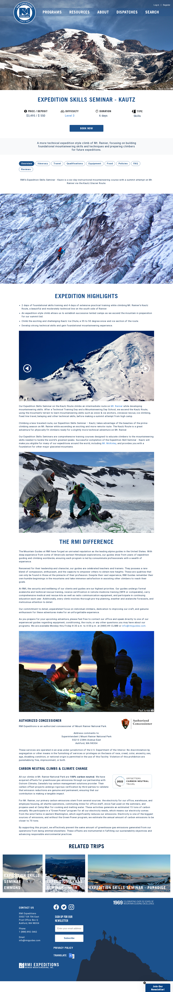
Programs (52, 12)
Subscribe (69, 938)
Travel (57, 163)
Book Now (86, 128)
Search (152, 12)
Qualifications (75, 163)
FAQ (135, 163)
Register (166, 5)
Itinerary (43, 163)
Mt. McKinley (109, 443)
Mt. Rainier (117, 406)
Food (110, 163)
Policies (123, 163)
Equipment (95, 163)
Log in (156, 5)
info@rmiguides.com (134, 625)
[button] (157, 988)
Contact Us (26, 907)
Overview (26, 163)
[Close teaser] (144, 982)
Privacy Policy (63, 947)
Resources (79, 12)
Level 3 (69, 115)
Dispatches (127, 12)
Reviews (26, 169)
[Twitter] (63, 907)
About (103, 12)
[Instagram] (71, 907)
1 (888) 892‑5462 (28, 932)
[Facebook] (56, 907)
